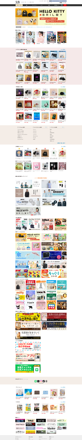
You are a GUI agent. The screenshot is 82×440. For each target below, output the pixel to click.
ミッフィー (35, 134)
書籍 (49, 5)
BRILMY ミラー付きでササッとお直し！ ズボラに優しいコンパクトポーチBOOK (45, 171)
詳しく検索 (64, 2)
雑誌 (26, 5)
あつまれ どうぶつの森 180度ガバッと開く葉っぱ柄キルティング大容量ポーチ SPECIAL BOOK (19, 171)
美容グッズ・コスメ (21, 132)
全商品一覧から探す (61, 143)
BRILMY (51, 137)
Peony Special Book (61, 170)
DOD (50, 129)
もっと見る (63, 49)
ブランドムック (34, 5)
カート (65, 5)
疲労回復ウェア (56, 5)
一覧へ (46, 127)
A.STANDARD (52, 139)
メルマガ (62, 5)
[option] (41, 16)
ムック (41, 5)
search (61, 2)
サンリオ (34, 137)
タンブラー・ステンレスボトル (22, 134)
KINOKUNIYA (52, 132)
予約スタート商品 (19, 5)
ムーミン (34, 129)
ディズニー (35, 132)
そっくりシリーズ (20, 139)
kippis (51, 134)
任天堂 (34, 139)
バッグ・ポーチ (20, 129)
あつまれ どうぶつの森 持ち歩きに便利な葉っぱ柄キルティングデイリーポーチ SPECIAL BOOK (27, 171)
